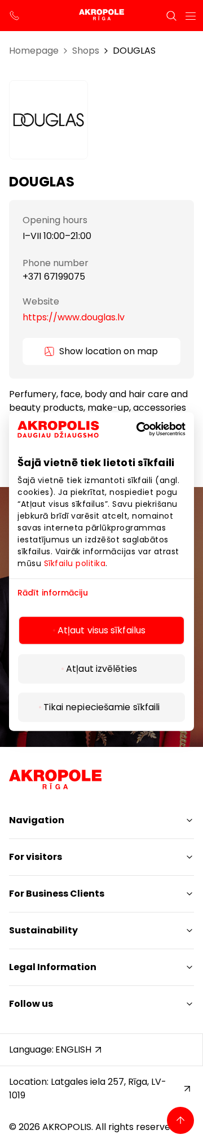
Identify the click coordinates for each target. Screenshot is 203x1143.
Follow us (31, 1003)
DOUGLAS (134, 50)
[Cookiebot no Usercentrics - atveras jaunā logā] (154, 428)
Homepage (34, 50)
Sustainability (43, 930)
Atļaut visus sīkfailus (101, 630)
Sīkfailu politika (75, 562)
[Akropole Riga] (101, 15)
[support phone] (14, 15)
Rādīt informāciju (52, 592)
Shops (85, 50)
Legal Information (52, 967)
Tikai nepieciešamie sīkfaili (101, 707)
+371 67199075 (54, 276)
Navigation (36, 820)
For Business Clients (56, 893)
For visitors (35, 856)
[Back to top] (180, 1120)
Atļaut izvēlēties (101, 668)
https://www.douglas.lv (74, 317)
